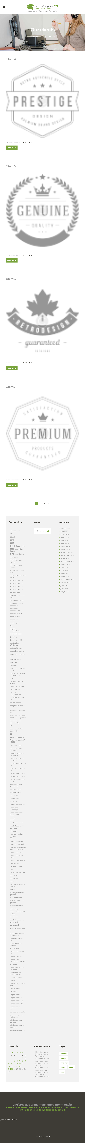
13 (17, 1064)
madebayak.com (16, 823)
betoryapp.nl (15, 662)
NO (11, 869)
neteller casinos (16, 866)
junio (65, 534)
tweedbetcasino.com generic (17, 968)
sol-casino (14, 917)
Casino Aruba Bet (17, 686)
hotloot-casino (15, 793)
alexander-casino (17, 601)
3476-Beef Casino (17, 554)
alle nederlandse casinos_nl (16, 605)
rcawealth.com (16, 898)
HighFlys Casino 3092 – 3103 (16, 785)
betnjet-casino (15, 659)
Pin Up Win (14, 875)
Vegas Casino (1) (16, 998)
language (64, 1063)
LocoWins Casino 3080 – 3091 (16, 814)
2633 (12, 543)
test (62, 1072)
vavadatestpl (15, 989)
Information (14, 799)
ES (11, 734)
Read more (11, 148)
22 (23, 1066)
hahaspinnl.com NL (17, 773)
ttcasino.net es (15, 956)
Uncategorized (16, 978)
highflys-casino (16, 790)
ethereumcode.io (17, 737)
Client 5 (11, 166)
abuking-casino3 (16, 583)
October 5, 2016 (15, 142)
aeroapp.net (15, 592)
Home (33, 36)
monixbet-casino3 (17, 844)
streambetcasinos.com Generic (17, 934)
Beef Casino (14, 637)
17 (9, 1066)
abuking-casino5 (16, 589)
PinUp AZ (14, 881)
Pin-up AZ (14, 878)
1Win (12, 534)
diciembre (67, 552)
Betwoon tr (14, 665)
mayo (65, 537)
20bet (12, 537)
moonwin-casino (16, 852)
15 (22, 1064)
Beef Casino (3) (16, 640)
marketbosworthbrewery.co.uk (17, 827)
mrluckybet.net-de (17, 860)
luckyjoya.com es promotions (16, 819)
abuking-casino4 (16, 586)
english (63, 1058)
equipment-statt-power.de (17, 730)
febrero (66, 546)
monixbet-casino (16, 841)
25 (12, 1069)
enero (65, 549)
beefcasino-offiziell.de (14, 644)
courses (64, 1053)
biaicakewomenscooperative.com (17, 674)
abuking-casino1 (16, 580)
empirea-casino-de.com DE (16, 722)
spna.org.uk (14, 925)
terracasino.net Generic (16, 944)
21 (20, 1066)
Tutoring (13, 964)
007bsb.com (15, 531)
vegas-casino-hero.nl (15, 1008)
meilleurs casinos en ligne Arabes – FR (17, 836)
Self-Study (14, 909)
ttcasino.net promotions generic (18, 960)
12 (14, 1064)
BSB (11, 678)
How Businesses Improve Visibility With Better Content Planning (42, 1055)
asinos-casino (15, 620)
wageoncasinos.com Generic (17, 1016)
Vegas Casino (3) (16, 1001)
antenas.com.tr (16, 614)
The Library (14, 948)
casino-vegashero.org (15, 693)
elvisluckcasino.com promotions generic (18, 717)
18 (12, 1066)
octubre (66, 558)
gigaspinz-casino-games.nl (17, 759)
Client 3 (11, 386)
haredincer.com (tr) (17, 776)
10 (9, 1064)
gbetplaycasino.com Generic (17, 754)
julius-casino (14, 802)
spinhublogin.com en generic (17, 921)
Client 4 (11, 279)
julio (64, 531)
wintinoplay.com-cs (17, 1030)
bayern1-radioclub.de (15, 630)
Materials (13, 831)
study (71, 1067)
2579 (12, 540)
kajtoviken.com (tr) (17, 805)
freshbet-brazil (16, 745)
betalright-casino (16, 648)
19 (14, 1066)
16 (25, 1064)
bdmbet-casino (16, 634)
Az (11, 626)
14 (20, 1064)
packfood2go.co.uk (17, 872)
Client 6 (11, 59)
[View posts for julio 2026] (9, 1052)
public (12, 890)
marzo (65, 543)
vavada (13, 981)
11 (11, 1064)
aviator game (15, 623)
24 (9, 1069)
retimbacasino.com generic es (17, 902)
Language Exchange (14, 809)
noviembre (67, 555)
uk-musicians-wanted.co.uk (15, 973)
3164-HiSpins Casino (18, 546)
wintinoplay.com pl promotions (17, 1026)
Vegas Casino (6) (16, 1004)
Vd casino (13, 992)
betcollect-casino (17, 651)
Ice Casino (14, 796)
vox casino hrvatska (17, 1012)
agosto (65, 528)
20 (17, 1066)
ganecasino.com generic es (16, 749)
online (63, 1067)
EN (11, 726)
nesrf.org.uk (14, 863)
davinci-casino (15, 703)
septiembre (67, 561)
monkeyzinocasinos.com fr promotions (18, 848)
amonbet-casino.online (15, 610)
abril (64, 540)
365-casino (14, 557)
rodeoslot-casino (16, 906)
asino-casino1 (15, 617)
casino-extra (15, 689)
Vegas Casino (15, 995)
